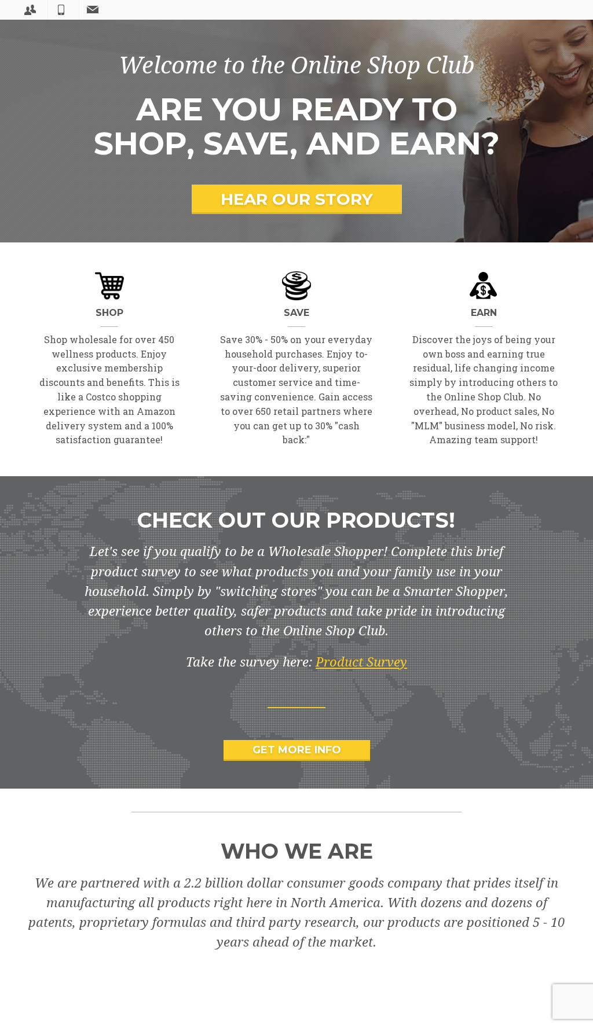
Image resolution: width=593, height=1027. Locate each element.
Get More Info (296, 749)
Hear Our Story (297, 199)
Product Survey (361, 662)
